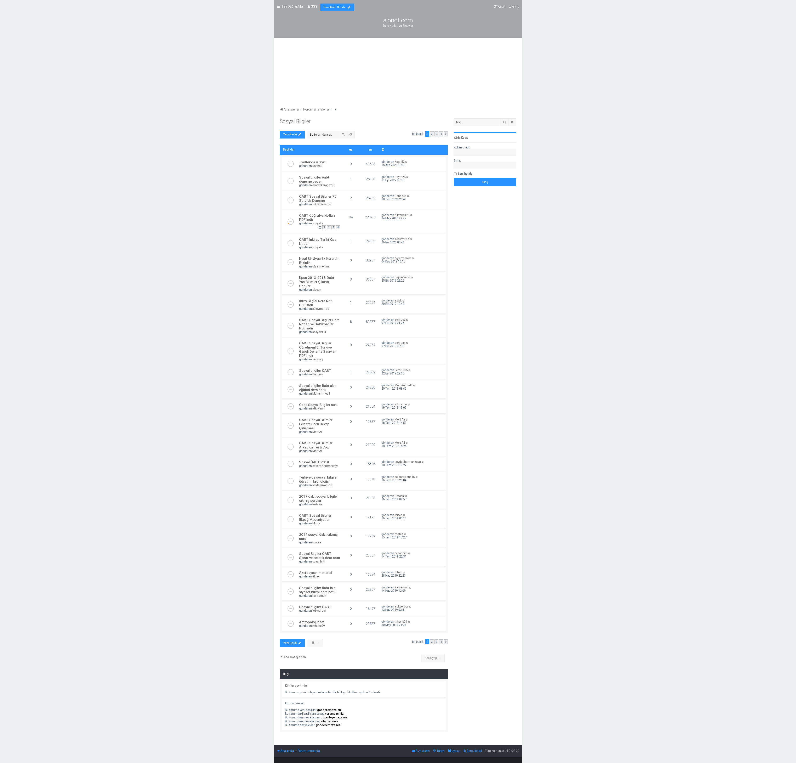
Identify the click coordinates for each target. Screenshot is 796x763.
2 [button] (432, 133)
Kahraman (319, 595)
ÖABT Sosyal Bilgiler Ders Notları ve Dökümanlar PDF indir (319, 324)
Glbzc (316, 576)
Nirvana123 (402, 215)
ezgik (398, 300)
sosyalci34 (319, 332)
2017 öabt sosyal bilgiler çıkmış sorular (318, 498)
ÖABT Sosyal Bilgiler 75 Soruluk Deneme (317, 198)
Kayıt (464, 137)
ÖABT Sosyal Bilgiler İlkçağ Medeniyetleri (315, 517)
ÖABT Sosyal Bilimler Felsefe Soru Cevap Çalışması (315, 424)
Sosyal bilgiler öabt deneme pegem (314, 179)
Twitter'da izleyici (312, 162)
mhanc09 (318, 625)
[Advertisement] (398, 75)
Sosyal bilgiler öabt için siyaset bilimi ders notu (317, 590)
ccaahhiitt (318, 561)
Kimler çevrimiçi (296, 685)
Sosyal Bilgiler (295, 121)
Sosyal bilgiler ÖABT (315, 370)
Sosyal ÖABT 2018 (314, 462)
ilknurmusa (402, 239)
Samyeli (317, 374)
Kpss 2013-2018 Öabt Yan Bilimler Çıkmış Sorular (316, 282)
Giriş (457, 137)
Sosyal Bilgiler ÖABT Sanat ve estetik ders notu (319, 556)
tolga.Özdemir (321, 204)
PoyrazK (400, 177)
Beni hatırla (465, 173)
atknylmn (318, 408)
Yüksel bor (319, 610)
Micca (316, 523)
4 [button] (441, 133)
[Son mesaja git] (406, 161)
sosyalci (317, 223)
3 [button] (436, 133)
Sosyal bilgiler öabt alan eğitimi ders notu (317, 388)
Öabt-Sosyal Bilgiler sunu (319, 405)
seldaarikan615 (322, 485)
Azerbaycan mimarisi (315, 573)
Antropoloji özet (311, 622)
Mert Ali (317, 432)
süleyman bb (320, 308)
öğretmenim (320, 266)
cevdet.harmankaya (325, 466)
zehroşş (400, 319)
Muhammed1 (321, 393)
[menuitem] (312, 6)
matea (316, 542)
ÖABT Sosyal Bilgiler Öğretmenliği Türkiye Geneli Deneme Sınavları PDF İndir (317, 349)
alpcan (316, 289)
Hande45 (400, 196)
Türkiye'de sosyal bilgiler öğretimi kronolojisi (318, 479)
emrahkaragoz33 (323, 185)
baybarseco (402, 277)
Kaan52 (317, 166)
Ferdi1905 (401, 370)
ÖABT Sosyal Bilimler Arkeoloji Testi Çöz (315, 445)
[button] (446, 133)
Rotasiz (317, 504)
